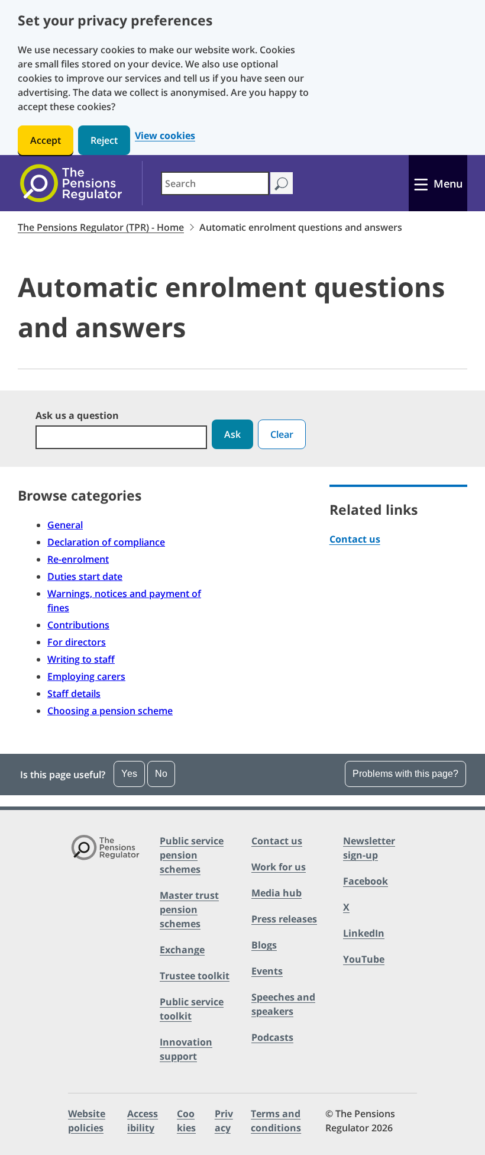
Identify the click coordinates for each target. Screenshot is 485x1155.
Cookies (186, 1120)
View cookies (165, 135)
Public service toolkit (192, 1008)
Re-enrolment (78, 559)
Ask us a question (77, 415)
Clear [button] (281, 434)
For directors (76, 642)
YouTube (363, 959)
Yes (129, 774)
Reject (104, 140)
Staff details (74, 693)
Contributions (78, 624)
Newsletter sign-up (369, 848)
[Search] (281, 183)
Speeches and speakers (283, 1004)
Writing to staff (81, 659)
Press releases (284, 918)
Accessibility (142, 1120)
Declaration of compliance (106, 542)
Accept (45, 140)
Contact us (354, 539)
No (161, 774)
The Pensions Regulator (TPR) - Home (101, 227)
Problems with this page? (405, 774)
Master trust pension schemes (189, 909)
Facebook (365, 881)
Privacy (224, 1120)
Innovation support (186, 1049)
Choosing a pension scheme (110, 710)
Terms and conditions (276, 1120)
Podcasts (272, 1037)
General (65, 524)
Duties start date (84, 576)
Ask (232, 434)
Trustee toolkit (194, 975)
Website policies (86, 1120)
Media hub (276, 892)
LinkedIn (363, 933)
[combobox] (215, 183)
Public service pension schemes (192, 855)
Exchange (182, 949)
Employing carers (86, 676)
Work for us (278, 866)
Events (267, 970)
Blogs (264, 944)
